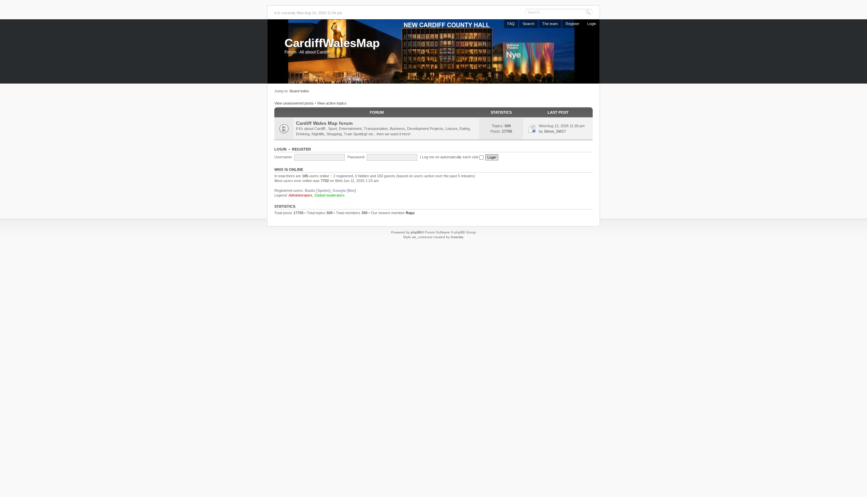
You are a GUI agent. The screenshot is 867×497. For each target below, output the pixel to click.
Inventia (457, 237)
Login (591, 24)
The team (550, 24)
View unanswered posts (294, 103)
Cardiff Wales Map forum (324, 123)
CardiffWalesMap (332, 42)
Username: (283, 157)
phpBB (416, 232)
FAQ (511, 24)
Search (528, 24)
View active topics (331, 103)
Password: (356, 157)
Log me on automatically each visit (450, 157)
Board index (299, 91)
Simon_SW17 (555, 131)
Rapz (410, 213)
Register (572, 24)
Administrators (300, 195)
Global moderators (329, 195)
